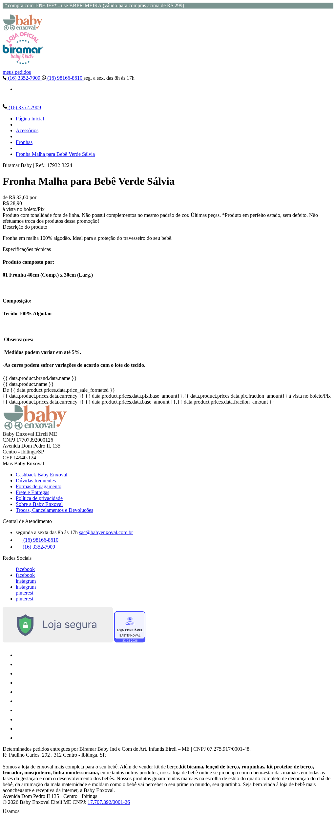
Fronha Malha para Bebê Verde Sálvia (55, 154)
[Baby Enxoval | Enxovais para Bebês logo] (23, 28)
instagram (26, 581)
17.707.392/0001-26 (109, 802)
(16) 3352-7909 (24, 78)
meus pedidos (17, 72)
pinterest (24, 593)
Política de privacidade (39, 498)
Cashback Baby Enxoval (41, 474)
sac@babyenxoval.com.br (106, 532)
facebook (25, 569)
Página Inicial (30, 118)
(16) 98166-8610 (65, 78)
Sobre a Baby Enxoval (39, 504)
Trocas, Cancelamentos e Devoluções (54, 510)
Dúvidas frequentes (36, 480)
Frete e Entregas (32, 492)
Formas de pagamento (38, 486)
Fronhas (24, 142)
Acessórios (27, 130)
